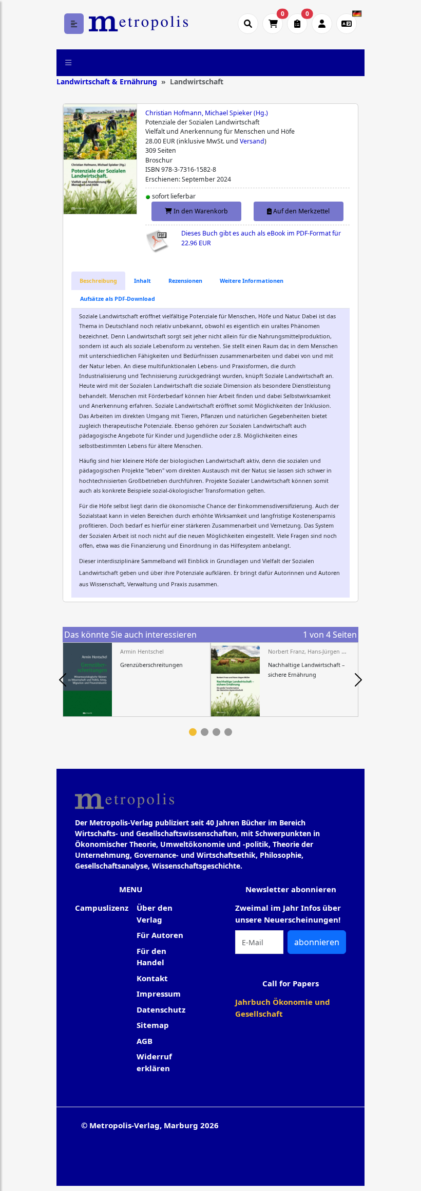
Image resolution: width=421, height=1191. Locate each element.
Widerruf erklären (154, 1062)
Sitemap (153, 1025)
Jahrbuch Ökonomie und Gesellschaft (282, 1008)
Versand (252, 141)
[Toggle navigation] (68, 62)
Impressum (159, 993)
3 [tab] (216, 732)
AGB (144, 1041)
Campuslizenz (101, 908)
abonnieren (316, 942)
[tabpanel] (136, 679)
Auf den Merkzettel (301, 211)
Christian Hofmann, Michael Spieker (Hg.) (206, 113)
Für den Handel (151, 957)
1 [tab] (193, 732)
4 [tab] (228, 732)
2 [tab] (204, 732)
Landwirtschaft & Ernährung (106, 81)
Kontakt (152, 978)
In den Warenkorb (200, 211)
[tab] (98, 281)
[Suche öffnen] (248, 23)
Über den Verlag (155, 914)
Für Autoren (160, 935)
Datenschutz (161, 1009)
